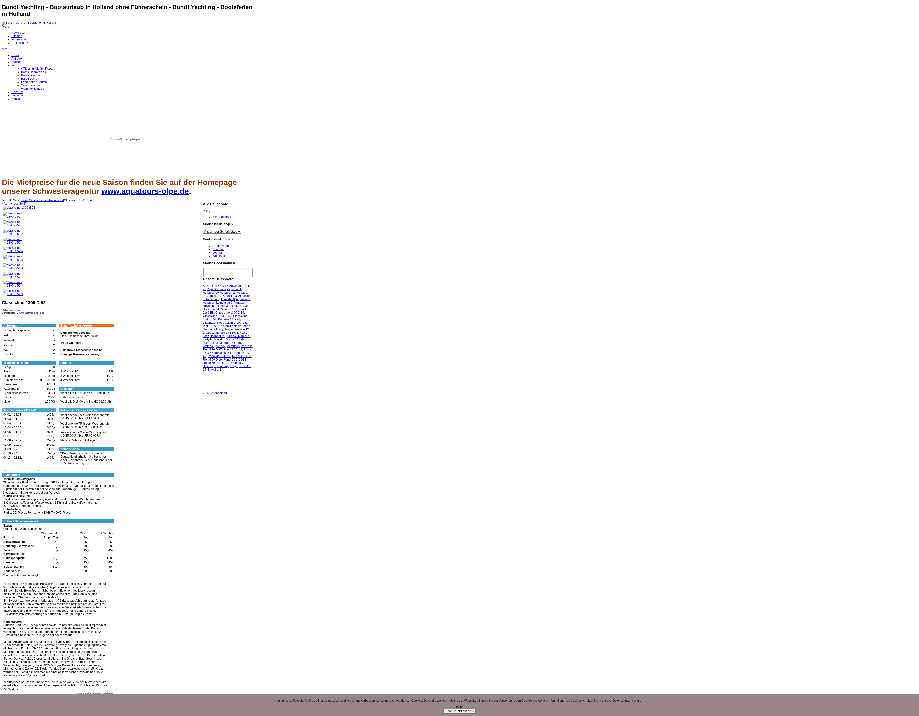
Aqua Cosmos (216, 289)
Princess (246, 346)
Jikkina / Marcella (238, 336)
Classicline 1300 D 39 (229, 312)
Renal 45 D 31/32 (219, 356)
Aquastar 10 (211, 292)
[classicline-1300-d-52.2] (13, 234)
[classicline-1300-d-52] (19, 207)
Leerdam (218, 252)
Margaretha (210, 342)
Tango (234, 366)
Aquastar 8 (210, 302)
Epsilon (224, 326)
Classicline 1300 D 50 (217, 316)
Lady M (208, 339)
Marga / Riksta (235, 339)
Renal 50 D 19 (212, 359)
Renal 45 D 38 (241, 356)
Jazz (206, 336)
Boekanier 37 (239, 306)
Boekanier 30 (221, 306)
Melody (220, 346)
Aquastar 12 (228, 292)
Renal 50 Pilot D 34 (215, 363)
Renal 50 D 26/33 (234, 359)
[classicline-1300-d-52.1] (13, 225)
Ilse (226, 329)
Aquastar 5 (212, 299)
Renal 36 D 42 (232, 349)
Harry (219, 329)
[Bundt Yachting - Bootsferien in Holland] (29, 22)
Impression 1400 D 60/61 (231, 332)
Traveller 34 (215, 369)
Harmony (209, 329)
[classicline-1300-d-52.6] (13, 268)
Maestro (219, 339)
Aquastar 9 (225, 302)
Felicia (246, 326)
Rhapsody (236, 363)
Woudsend (57, 200)
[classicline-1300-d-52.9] (13, 294)
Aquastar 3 (230, 296)
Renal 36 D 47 (223, 353)
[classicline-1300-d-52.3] (13, 242)
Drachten (218, 249)
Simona (208, 366)
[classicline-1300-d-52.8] (13, 285)
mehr (459, 707)
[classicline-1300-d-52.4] (13, 251)
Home (25, 200)
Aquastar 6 (228, 299)
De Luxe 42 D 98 (229, 319)
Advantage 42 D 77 (215, 286)
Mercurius (233, 346)
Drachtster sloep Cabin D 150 (222, 322)
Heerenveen (221, 246)
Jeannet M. (217, 336)
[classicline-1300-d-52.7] (13, 277)
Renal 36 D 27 (212, 349)
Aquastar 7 (243, 299)
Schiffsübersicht (39, 200)
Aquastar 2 (214, 296)
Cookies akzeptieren (459, 711)
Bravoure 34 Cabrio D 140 (220, 309)
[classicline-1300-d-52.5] (13, 259)
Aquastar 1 (234, 289)
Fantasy (235, 326)
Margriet (224, 342)
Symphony (221, 366)
